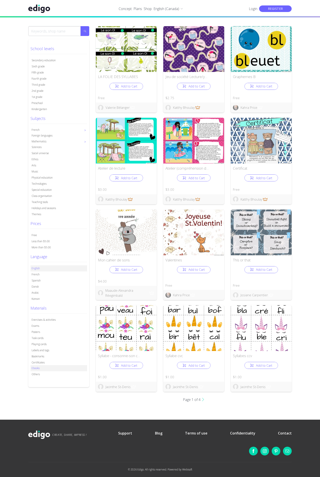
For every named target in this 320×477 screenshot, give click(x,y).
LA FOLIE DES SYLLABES (118, 76)
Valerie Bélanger (118, 107)
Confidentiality (242, 433)
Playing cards (39, 344)
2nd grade (38, 91)
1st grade (37, 97)
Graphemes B (244, 76)
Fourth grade (39, 78)
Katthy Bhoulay (184, 107)
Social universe (40, 153)
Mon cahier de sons (114, 259)
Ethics (35, 159)
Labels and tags (40, 350)
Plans (137, 8)
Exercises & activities (44, 320)
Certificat (240, 168)
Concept (125, 8)
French (36, 274)
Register (275, 9)
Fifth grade (38, 72)
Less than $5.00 (41, 241)
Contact (285, 433)
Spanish (36, 280)
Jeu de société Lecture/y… (186, 76)
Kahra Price (249, 107)
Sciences (37, 147)
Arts (34, 165)
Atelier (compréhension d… (187, 168)
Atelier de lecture (111, 168)
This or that (242, 259)
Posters (36, 332)
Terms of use (196, 433)
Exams (35, 326)
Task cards (38, 338)
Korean (36, 299)
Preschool (37, 103)
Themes (36, 214)
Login (253, 8)
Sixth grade (38, 66)
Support (125, 433)
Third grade (38, 85)
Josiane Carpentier (254, 295)
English (36, 268)
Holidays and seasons (44, 208)
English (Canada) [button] (166, 8)
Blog (158, 433)
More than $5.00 (41, 247)
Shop (148, 8)
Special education (42, 190)
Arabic (35, 293)
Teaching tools (40, 202)
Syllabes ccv (242, 355)
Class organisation (42, 196)
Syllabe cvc (174, 355)
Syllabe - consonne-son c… (119, 355)
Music (35, 171)
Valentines (173, 259)
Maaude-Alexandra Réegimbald (119, 293)
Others (36, 374)
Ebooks (36, 368)
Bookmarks (38, 356)
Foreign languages (42, 135)
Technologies (39, 184)
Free (34, 235)
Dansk (35, 286)
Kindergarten (39, 109)
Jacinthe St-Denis (118, 387)
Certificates (38, 362)
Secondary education (44, 60)
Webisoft (187, 469)
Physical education (42, 177)
